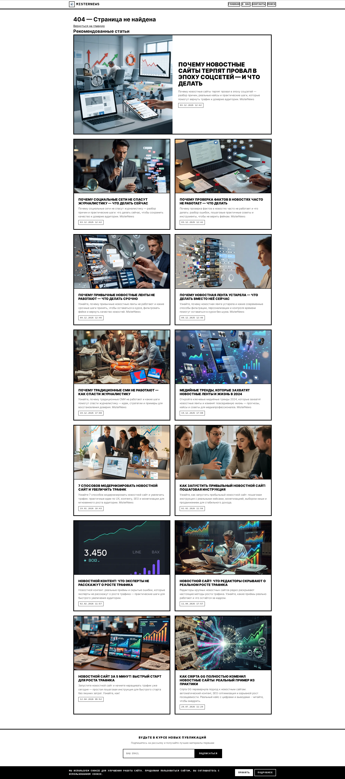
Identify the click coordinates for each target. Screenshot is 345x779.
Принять (244, 772)
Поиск (272, 4)
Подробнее (265, 772)
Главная (234, 4)
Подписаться (208, 753)
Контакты (258, 4)
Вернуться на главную (89, 26)
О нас (246, 4)
